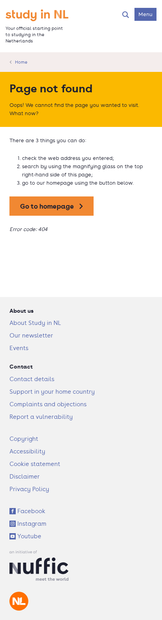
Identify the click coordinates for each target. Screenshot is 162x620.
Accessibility (27, 451)
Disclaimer (24, 476)
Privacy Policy (29, 489)
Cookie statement (34, 464)
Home (21, 62)
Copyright (23, 438)
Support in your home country (52, 391)
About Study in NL (35, 323)
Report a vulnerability (41, 416)
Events (18, 348)
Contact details (31, 379)
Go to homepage (47, 206)
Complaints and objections (48, 404)
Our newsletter (31, 335)
